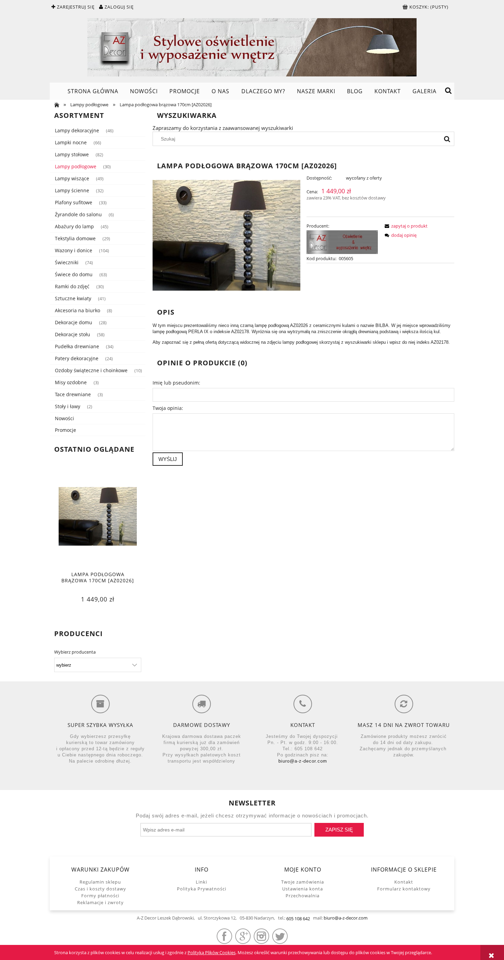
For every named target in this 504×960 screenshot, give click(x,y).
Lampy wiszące (72, 178)
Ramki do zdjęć (72, 286)
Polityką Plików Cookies (212, 952)
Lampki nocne (71, 142)
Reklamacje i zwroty (100, 902)
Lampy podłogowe (75, 166)
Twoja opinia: (168, 408)
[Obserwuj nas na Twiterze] (280, 936)
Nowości (64, 418)
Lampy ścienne (72, 190)
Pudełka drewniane (77, 346)
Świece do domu (74, 274)
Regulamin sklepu (100, 882)
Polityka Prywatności (201, 889)
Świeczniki (67, 262)
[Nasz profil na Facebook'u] (224, 936)
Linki (201, 882)
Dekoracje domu (73, 322)
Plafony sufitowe (73, 202)
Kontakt (403, 882)
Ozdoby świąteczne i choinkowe (91, 370)
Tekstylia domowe (75, 238)
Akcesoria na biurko (77, 310)
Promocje (65, 430)
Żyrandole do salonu (78, 214)
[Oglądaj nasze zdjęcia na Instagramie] (261, 936)
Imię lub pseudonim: (176, 382)
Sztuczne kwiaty (73, 298)
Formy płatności (100, 895)
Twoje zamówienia (302, 882)
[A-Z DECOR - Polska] (342, 242)
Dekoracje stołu (72, 334)
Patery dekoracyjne (76, 358)
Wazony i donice (73, 250)
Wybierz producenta (75, 651)
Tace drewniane (73, 394)
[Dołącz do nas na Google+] (243, 936)
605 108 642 (298, 918)
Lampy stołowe (72, 154)
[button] (405, 226)
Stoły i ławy (67, 406)
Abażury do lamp (74, 226)
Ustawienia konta (302, 889)
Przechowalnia (303, 895)
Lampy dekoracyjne (77, 130)
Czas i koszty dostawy (100, 889)
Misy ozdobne (71, 382)
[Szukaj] (447, 139)
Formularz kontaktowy (404, 889)
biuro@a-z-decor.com (302, 761)
